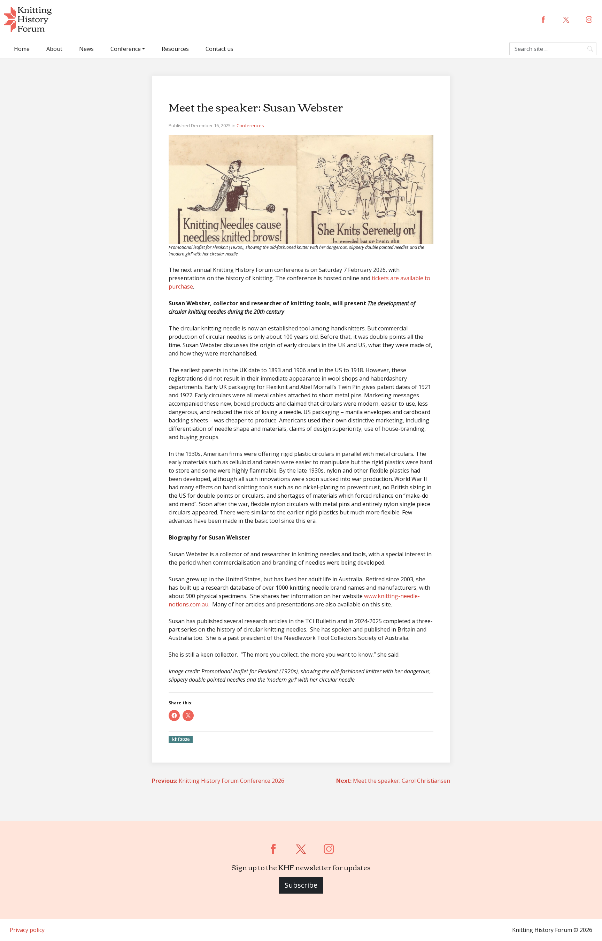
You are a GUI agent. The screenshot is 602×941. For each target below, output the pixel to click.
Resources (175, 49)
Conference (125, 49)
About (54, 49)
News (86, 49)
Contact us (219, 49)
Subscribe (301, 885)
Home (22, 49)
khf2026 (181, 739)
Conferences (250, 125)
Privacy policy (27, 930)
